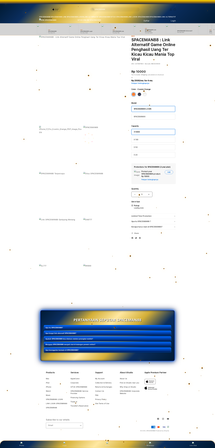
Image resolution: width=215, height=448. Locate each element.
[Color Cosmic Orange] (133, 94)
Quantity (135, 189)
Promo (21, 445)
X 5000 (137, 132)
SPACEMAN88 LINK (58, 17)
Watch (48, 391)
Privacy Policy (100, 399)
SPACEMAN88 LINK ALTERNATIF (162, 17)
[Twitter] (136, 238)
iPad (47, 383)
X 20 (136, 155)
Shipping (144, 75)
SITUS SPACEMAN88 (119, 17)
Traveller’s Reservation (79, 406)
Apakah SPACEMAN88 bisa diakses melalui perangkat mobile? (69, 339)
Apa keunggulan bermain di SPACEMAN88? (62, 350)
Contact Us (99, 391)
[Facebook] (132, 238)
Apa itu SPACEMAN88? (54, 328)
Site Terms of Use (102, 403)
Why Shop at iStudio (128, 387)
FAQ (96, 395)
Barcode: (148, 64)
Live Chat (193, 445)
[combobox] (115, 9)
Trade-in (74, 402)
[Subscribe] (80, 425)
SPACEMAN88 (45, 17)
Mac (47, 379)
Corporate (74, 383)
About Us (123, 379)
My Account (100, 379)
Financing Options (78, 397)
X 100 (136, 140)
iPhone (48, 387)
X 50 (136, 147)
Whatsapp (150, 445)
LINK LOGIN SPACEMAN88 (138, 17)
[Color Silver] (145, 94)
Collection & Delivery (103, 383)
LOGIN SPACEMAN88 (47, 20)
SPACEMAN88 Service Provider (79, 392)
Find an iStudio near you (129, 383)
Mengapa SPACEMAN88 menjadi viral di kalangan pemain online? (70, 344)
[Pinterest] (140, 238)
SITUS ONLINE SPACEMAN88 (89, 20)
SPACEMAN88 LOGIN (75, 17)
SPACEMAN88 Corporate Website (130, 392)
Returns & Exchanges (103, 387)
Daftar (107, 445)
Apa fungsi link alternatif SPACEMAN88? (60, 333)
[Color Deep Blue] (139, 94)
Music (48, 395)
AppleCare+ (75, 379)
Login (65, 445)
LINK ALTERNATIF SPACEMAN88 (97, 17)
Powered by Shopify (162, 431)
